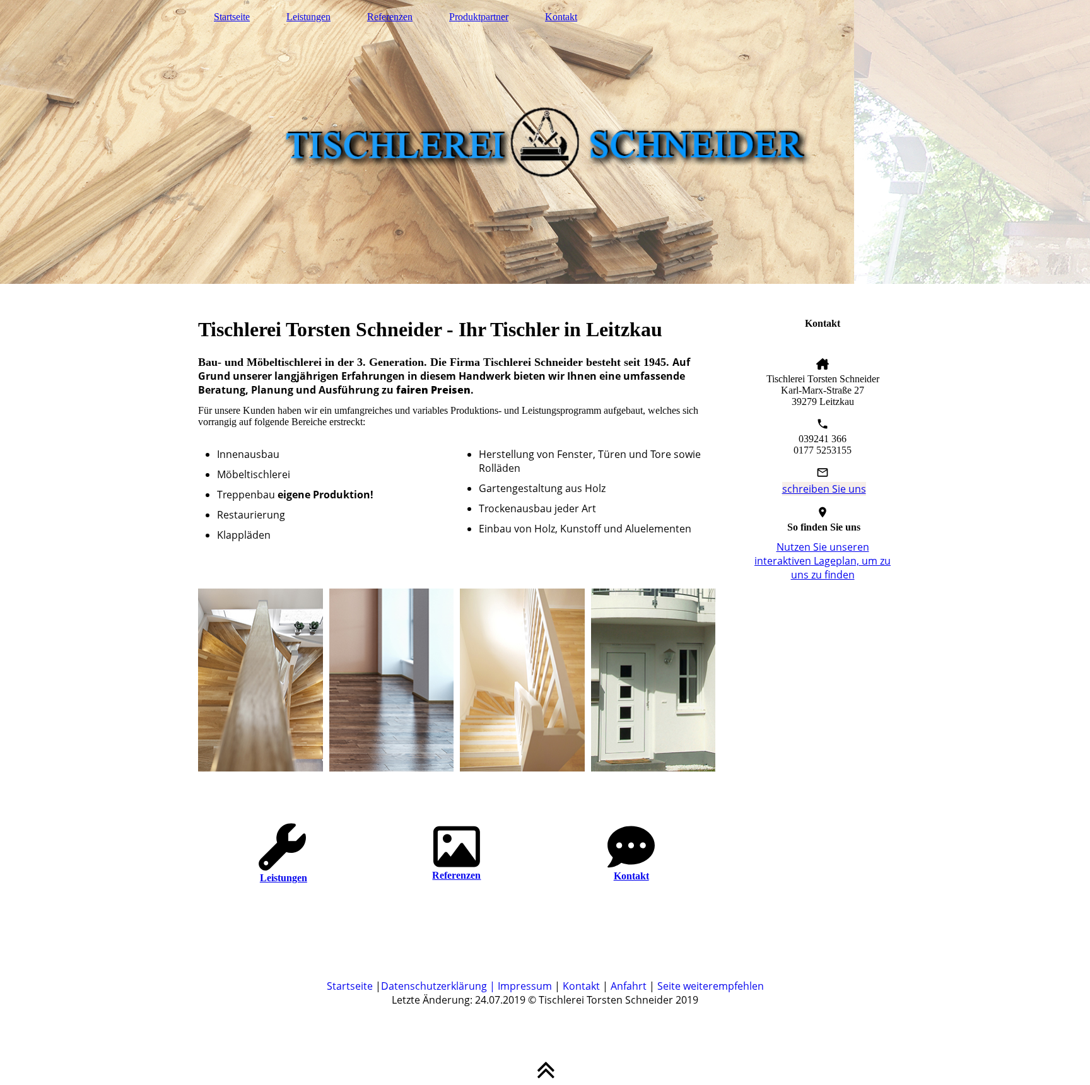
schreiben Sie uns (824, 489)
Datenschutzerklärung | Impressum (466, 986)
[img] (545, 142)
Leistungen (308, 16)
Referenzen (390, 16)
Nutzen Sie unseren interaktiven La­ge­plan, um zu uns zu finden (822, 561)
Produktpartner (478, 16)
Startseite (232, 16)
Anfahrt (629, 986)
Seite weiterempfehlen (710, 986)
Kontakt (561, 16)
